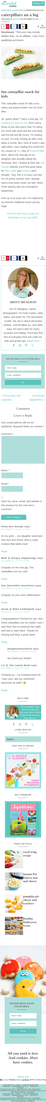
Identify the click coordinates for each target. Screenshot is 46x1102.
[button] (38, 3)
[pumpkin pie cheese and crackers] (14, 904)
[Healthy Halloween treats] (14, 926)
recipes (26, 170)
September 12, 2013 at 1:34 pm (15, 668)
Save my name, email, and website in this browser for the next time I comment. (21, 505)
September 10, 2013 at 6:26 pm (15, 561)
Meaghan (16, 19)
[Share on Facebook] (14, 26)
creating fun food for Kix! (14, 123)
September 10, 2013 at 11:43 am (15, 529)
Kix (18, 151)
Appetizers (18, 10)
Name (5, 470)
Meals (9, 10)
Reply (4, 551)
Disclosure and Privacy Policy (23, 1037)
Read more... (34, 341)
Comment (7, 434)
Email (5, 483)
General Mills (37, 151)
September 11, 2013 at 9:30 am (15, 612)
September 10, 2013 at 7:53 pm (15, 588)
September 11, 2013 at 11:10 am (21, 651)
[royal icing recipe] (14, 859)
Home (3, 10)
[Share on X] (23, 26)
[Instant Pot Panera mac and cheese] (14, 882)
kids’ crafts (11, 170)
